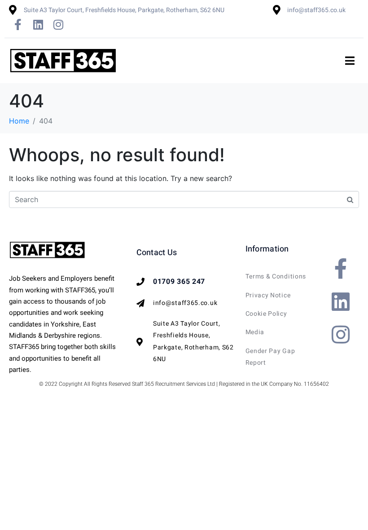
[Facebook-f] (18, 24)
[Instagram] (58, 24)
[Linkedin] (38, 24)
